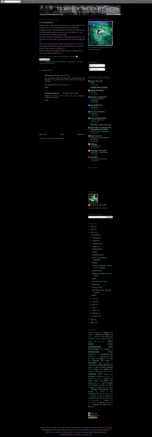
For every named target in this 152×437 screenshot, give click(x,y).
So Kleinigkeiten (97, 249)
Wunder (94, 295)
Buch (109, 339)
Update (94, 278)
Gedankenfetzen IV (98, 255)
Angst (90, 334)
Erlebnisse (72, 61)
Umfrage (93, 396)
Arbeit (98, 334)
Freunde (80, 61)
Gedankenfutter (97, 271)
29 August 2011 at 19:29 (61, 75)
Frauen (110, 358)
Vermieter (106, 400)
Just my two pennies (104, 367)
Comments (94, 69)
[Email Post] (76, 56)
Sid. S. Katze (107, 383)
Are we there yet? (96, 81)
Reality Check (93, 381)
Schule (98, 383)
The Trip (93, 92)
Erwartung (104, 354)
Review (90, 383)
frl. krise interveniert (97, 112)
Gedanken (92, 363)
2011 (92, 232)
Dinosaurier (101, 341)
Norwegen (108, 376)
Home (62, 134)
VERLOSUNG (95, 400)
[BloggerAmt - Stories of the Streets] (93, 415)
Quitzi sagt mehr (96, 136)
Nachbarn (91, 376)
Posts (93, 65)
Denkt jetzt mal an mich (99, 281)
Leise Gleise (94, 107)
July (93, 299)
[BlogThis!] (42, 59)
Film (111, 356)
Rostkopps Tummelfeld (98, 150)
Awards (90, 336)
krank (106, 369)
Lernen (105, 371)
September (96, 243)
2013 (92, 226)
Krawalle (91, 371)
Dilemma (94, 252)
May (94, 304)
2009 (92, 322)
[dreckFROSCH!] (96, 105)
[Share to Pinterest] (49, 59)
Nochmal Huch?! (96, 146)
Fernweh (103, 356)
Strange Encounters (47, 63)
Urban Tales (109, 398)
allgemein (107, 332)
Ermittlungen (92, 354)
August (94, 246)
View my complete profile (98, 208)
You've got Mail (97, 287)
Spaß (103, 385)
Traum (107, 393)
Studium (91, 392)
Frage (101, 358)
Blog (92, 339)
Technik (102, 391)
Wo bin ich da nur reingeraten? (100, 131)
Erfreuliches (50, 61)
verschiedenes (92, 402)
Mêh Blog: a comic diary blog (101, 125)
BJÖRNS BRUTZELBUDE (99, 87)
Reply (46, 87)
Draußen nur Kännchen (98, 97)
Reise (105, 381)
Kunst (98, 371)
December (95, 235)
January (95, 316)
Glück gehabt (104, 365)
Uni (100, 396)
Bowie (103, 339)
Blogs (97, 339)
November (95, 238)
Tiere (101, 393)
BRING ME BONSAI (97, 90)
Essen (90, 356)
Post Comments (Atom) (56, 138)
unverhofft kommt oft (95, 398)
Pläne (90, 379)
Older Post (81, 134)
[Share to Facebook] (47, 59)
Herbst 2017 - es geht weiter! (99, 152)
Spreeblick (94, 157)
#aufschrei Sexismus (94, 332)
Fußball (107, 360)
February (95, 313)
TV (112, 393)
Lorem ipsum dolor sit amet (99, 159)
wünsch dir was (99, 404)
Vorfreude (101, 402)
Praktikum (98, 378)
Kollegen (95, 369)
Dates (90, 341)
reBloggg (94, 144)
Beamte (97, 336)
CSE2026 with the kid (97, 120)
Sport (92, 387)
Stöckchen (110, 387)
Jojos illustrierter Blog (98, 118)
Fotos (93, 358)
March (94, 310)
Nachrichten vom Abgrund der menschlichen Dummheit (101, 128)
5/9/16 (92, 83)
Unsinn (108, 396)
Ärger (107, 334)
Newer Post (43, 134)
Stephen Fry (101, 387)
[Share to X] (44, 59)
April (94, 307)
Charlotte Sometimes (52, 93)
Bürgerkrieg (95, 284)
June (94, 302)
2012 (92, 229)
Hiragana (94, 263)
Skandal (94, 385)
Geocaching (106, 363)
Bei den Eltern (108, 337)
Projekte (106, 379)
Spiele (111, 385)
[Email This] (40, 59)
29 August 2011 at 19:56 (70, 93)
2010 (92, 320)
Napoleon (100, 376)
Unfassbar (94, 113)
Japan (90, 367)
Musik (106, 374)
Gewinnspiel (92, 365)
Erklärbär (107, 349)
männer (92, 374)
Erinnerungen (61, 61)
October (95, 241)
